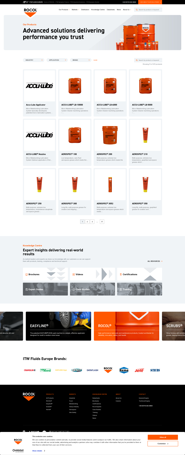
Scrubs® (48, 406)
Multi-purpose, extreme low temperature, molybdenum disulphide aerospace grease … (39, 209)
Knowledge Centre (98, 9)
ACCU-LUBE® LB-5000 (142, 104)
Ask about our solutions (149, 2)
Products (50, 394)
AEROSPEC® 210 (139, 154)
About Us (126, 9)
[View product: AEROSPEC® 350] (145, 184)
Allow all (163, 437)
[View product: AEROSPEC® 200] (110, 135)
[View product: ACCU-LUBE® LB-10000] (74, 85)
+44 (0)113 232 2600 (129, 2)
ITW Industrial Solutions (77, 2)
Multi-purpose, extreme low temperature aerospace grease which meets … (110, 209)
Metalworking (73, 404)
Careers (118, 401)
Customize (162, 443)
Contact (142, 394)
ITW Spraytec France (62, 2)
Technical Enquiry (144, 401)
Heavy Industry (74, 406)
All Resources (154, 261)
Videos (94, 415)
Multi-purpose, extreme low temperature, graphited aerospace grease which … (144, 160)
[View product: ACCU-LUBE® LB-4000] (110, 85)
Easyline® (49, 404)
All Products (50, 398)
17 (102, 222)
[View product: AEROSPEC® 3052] (110, 184)
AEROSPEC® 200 (104, 154)
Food (71, 401)
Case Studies (96, 409)
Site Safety (72, 412)
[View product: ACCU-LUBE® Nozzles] (39, 135)
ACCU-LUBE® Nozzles (36, 154)
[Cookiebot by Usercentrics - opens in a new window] (18, 450)
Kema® (48, 409)
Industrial (72, 398)
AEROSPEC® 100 (69, 154)
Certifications (96, 404)
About (118, 394)
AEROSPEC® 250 (33, 203)
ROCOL (52, 2)
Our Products (63, 9)
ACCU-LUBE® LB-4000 (107, 104)
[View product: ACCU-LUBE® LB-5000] (145, 85)
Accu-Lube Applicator (35, 104)
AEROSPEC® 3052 (105, 203)
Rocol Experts (96, 406)
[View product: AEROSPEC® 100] (74, 135)
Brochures (95, 401)
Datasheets (111, 9)
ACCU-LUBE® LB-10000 (72, 104)
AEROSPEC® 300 (69, 203)
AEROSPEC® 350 (139, 203)
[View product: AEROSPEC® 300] (74, 184)
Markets (75, 9)
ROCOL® (49, 401)
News (119, 9)
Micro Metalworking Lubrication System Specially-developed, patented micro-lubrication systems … (39, 111)
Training (95, 412)
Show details (37, 451)
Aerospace (72, 409)
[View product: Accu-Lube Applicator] (39, 85)
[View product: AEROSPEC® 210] (145, 135)
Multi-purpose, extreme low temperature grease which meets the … (110, 160)
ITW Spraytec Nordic (92, 2)
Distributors (85, 9)
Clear (95, 60)
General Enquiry (144, 398)
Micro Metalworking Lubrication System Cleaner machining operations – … (74, 111)
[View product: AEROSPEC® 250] (39, 184)
